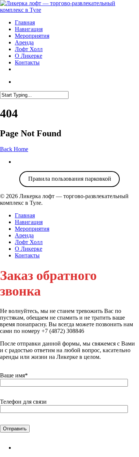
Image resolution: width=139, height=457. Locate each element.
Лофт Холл (29, 49)
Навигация (29, 29)
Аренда (24, 42)
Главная (25, 22)
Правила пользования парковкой (69, 179)
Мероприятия (32, 36)
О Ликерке (28, 56)
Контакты (27, 62)
